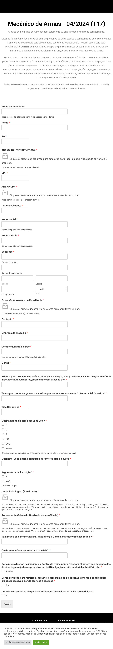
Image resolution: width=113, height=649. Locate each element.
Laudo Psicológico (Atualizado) (20, 491)
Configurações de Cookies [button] (17, 642)
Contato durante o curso (16, 346)
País (37, 293)
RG (4, 136)
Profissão (7, 319)
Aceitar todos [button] (41, 642)
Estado (39, 284)
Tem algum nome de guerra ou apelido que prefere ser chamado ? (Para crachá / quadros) (54, 393)
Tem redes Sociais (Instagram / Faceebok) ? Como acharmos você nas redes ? (47, 536)
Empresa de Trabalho (14, 332)
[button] (71, 8)
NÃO (7, 481)
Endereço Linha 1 (9, 262)
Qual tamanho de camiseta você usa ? (24, 420)
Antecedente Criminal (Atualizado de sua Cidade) (30, 515)
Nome (5, 122)
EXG (7, 443)
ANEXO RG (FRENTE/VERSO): (19, 150)
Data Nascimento (12, 205)
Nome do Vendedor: (13, 106)
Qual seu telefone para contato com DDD (25, 550)
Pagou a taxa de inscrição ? (17, 472)
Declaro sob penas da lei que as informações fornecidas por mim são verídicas (47, 591)
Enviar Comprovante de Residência (22, 300)
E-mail (6, 362)
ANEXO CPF (9, 186)
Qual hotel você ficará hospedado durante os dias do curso (36, 458)
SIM (7, 476)
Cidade (4, 284)
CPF (4, 172)
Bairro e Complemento (11, 273)
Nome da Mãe (10, 235)
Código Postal (7, 294)
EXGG (8, 448)
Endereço (7, 251)
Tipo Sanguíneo (11, 406)
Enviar (7, 604)
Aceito (9, 571)
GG (7, 439)
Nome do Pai (9, 219)
